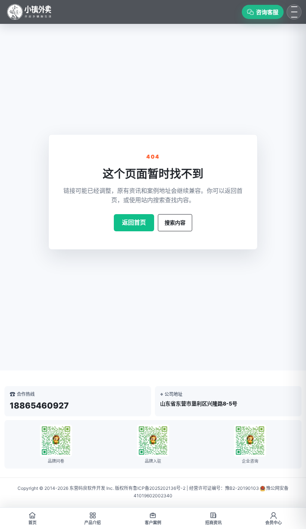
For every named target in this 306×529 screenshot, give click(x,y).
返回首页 (134, 222)
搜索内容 (175, 222)
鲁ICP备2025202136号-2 (159, 488)
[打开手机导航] (294, 11)
